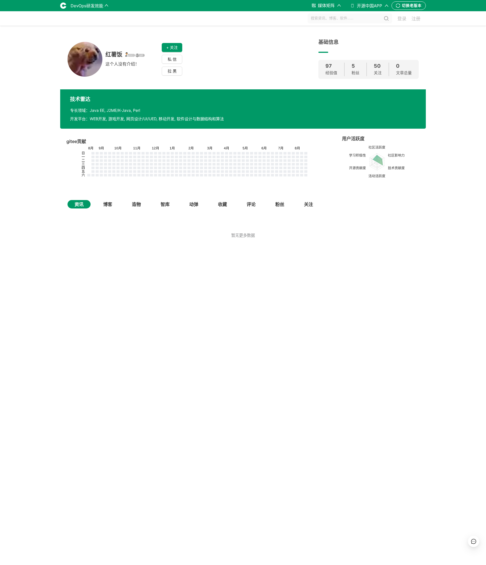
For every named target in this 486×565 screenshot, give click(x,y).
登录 (401, 18)
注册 (415, 18)
